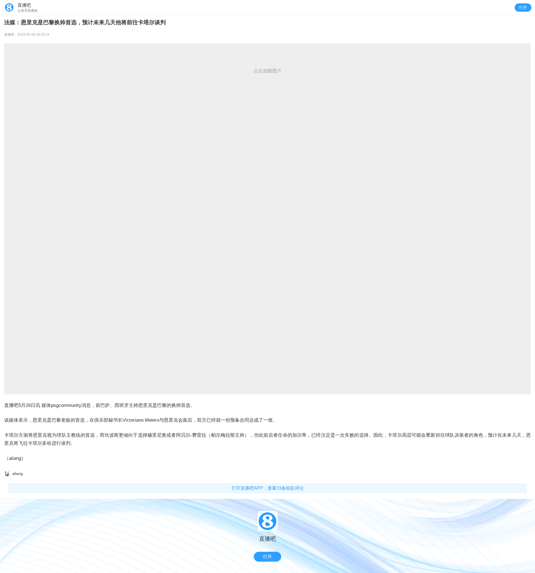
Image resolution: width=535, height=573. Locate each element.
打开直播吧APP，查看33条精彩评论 (268, 488)
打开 (523, 7)
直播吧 (9, 35)
